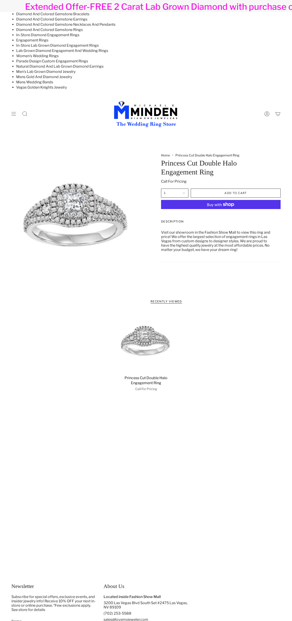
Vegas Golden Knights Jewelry (41, 87)
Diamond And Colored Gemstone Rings (49, 30)
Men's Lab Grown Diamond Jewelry (46, 71)
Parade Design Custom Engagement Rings (52, 61)
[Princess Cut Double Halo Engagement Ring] (146, 342)
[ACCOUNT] (267, 114)
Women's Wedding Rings (37, 56)
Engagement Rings (32, 40)
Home (165, 155)
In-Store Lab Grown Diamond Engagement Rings (57, 45)
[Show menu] (13, 114)
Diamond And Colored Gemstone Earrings (51, 19)
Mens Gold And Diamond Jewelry (44, 77)
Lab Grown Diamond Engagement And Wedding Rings (62, 51)
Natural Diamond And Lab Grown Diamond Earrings (60, 66)
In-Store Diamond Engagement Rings (47, 35)
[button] (25, 114)
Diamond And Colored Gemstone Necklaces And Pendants (65, 24)
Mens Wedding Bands (34, 82)
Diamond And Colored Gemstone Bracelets (52, 14)
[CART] (278, 114)
